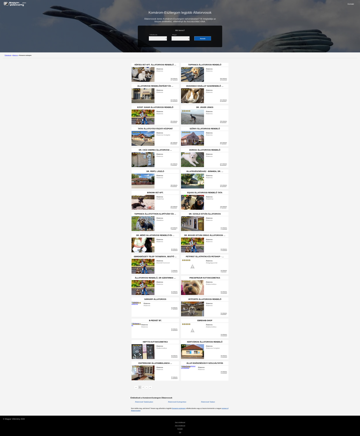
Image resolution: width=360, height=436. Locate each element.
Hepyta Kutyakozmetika (155, 342)
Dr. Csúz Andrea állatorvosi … (155, 150)
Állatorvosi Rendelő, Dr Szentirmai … (155, 278)
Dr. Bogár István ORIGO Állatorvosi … (204, 235)
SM (180, 432)
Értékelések (8, 55)
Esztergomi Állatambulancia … (155, 363)
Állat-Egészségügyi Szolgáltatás (204, 363)
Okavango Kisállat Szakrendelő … (204, 86)
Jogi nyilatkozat (180, 422)
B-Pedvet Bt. (155, 320)
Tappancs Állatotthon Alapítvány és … (155, 214)
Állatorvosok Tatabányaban (144, 402)
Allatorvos (15, 55)
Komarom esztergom (179, 408)
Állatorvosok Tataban (208, 402)
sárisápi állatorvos (155, 299)
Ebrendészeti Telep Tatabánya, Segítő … (155, 257)
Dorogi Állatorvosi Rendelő (204, 150)
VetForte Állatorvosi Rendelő (204, 299)
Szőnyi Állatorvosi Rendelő (205, 129)
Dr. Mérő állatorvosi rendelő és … (155, 235)
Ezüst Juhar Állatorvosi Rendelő (155, 107)
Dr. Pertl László (155, 171)
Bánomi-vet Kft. (155, 193)
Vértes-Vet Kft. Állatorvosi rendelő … (155, 65)
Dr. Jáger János (204, 107)
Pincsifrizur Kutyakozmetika (204, 278)
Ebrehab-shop (204, 320)
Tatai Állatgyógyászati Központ (155, 129)
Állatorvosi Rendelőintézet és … (155, 86)
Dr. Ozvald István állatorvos (205, 214)
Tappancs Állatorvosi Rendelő (204, 65)
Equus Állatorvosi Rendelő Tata (204, 193)
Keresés (202, 38)
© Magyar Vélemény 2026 (14, 419)
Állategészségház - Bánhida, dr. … (204, 171)
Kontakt (351, 4)
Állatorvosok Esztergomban (177, 402)
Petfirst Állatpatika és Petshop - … (205, 257)
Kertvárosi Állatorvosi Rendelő (204, 342)
